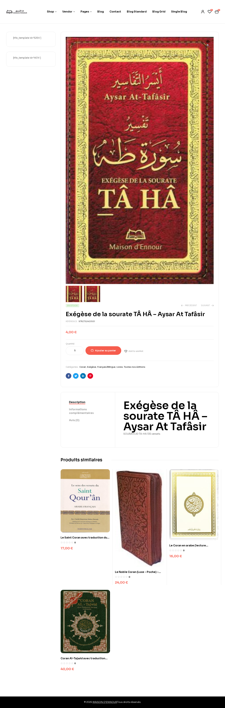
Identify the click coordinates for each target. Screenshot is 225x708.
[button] (207, 43)
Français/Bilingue (106, 367)
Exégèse (91, 367)
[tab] (88, 402)
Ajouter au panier (105, 350)
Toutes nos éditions (134, 367)
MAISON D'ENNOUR (105, 702)
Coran (82, 367)
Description (77, 402)
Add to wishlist (135, 351)
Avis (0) (74, 420)
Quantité (70, 343)
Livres (119, 367)
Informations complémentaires (81, 411)
